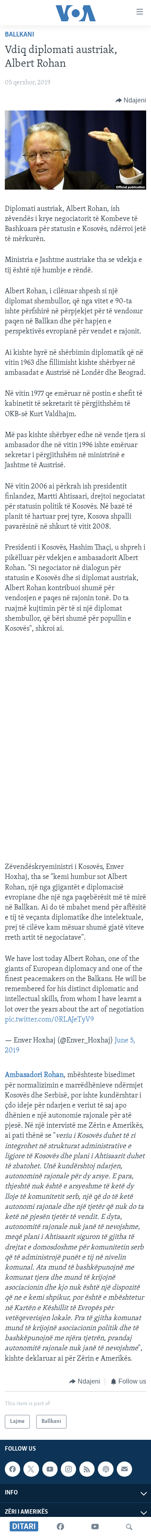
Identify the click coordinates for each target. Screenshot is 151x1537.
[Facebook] (60, 1527)
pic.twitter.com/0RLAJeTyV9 (49, 1020)
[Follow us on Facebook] (12, 1469)
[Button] (131, 100)
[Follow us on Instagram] (68, 1469)
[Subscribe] (124, 1469)
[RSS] (87, 1469)
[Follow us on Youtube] (50, 1469)
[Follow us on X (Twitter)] (31, 1469)
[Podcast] (105, 1469)
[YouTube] (95, 1527)
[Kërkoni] (129, 1527)
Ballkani (19, 35)
